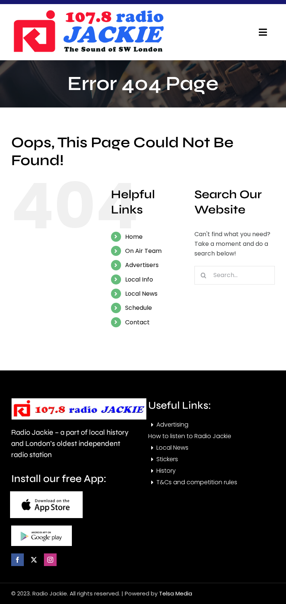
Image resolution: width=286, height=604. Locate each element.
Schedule (138, 307)
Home (134, 236)
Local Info (139, 279)
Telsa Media (175, 593)
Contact (137, 322)
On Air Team (143, 251)
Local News (141, 293)
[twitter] (34, 559)
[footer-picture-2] (41, 528)
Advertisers (142, 265)
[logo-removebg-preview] (79, 401)
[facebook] (17, 559)
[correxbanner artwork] (88, 12)
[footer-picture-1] (46, 494)
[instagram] (50, 559)
